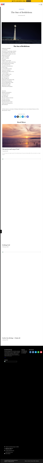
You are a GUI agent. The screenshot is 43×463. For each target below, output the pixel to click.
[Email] (25, 117)
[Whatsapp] (20, 117)
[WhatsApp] (38, 352)
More (5, 357)
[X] (18, 117)
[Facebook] (15, 117)
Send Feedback (8, 453)
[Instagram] (33, 352)
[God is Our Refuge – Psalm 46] (21, 293)
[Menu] (41, 4)
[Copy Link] (28, 117)
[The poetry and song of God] (21, 135)
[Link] (5, 4)
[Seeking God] (21, 200)
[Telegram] (23, 117)
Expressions (21, 9)
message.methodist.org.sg (10, 450)
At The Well (24, 353)
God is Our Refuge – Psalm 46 (11, 338)
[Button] (41, 1)
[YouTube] (41, 352)
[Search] (39, 4)
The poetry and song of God (10, 149)
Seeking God (6, 245)
